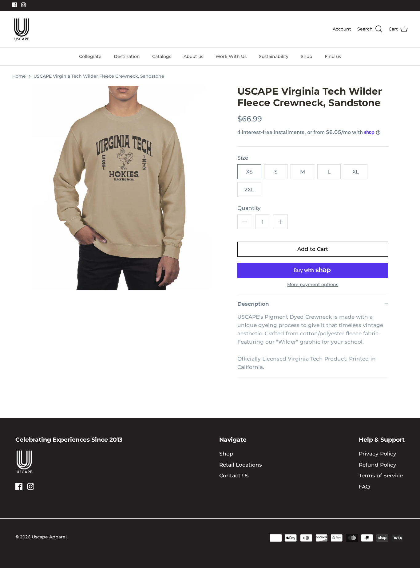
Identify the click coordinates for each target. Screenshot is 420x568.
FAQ (364, 487)
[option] (121, 188)
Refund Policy (377, 465)
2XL (249, 189)
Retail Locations (240, 465)
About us (193, 56)
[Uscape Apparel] (21, 29)
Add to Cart (312, 249)
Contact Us (234, 475)
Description (253, 304)
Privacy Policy (377, 454)
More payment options (312, 284)
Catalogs (161, 56)
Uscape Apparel (49, 537)
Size (242, 158)
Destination (127, 56)
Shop (306, 56)
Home (19, 76)
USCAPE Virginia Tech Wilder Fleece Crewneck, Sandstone (99, 76)
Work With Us (231, 56)
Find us (333, 56)
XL (355, 172)
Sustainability (273, 56)
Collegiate (90, 56)
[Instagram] (23, 4)
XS (249, 172)
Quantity (249, 208)
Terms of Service (381, 475)
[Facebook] (14, 4)
